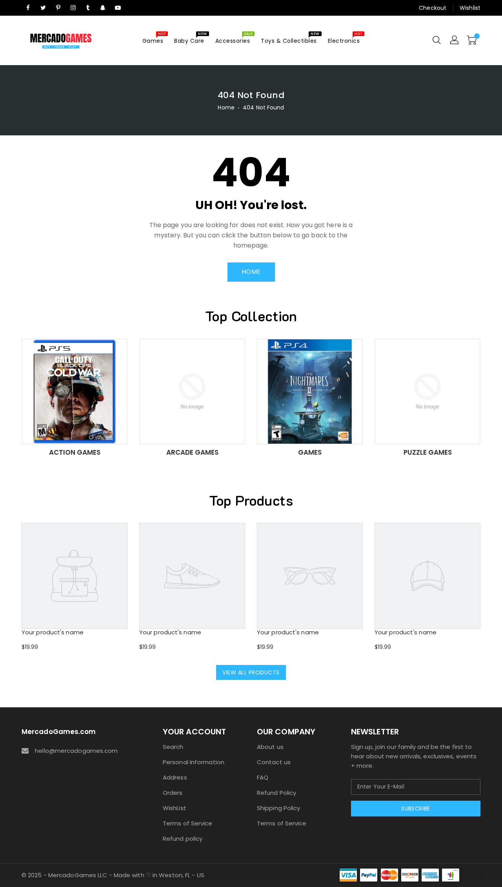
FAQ (262, 777)
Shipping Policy (278, 808)
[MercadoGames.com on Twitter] (43, 8)
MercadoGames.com (59, 731)
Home (226, 107)
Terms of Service (188, 823)
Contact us (274, 762)
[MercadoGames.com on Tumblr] (88, 8)
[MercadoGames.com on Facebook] (28, 8)
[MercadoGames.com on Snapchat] (103, 8)
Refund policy (182, 838)
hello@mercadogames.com (76, 751)
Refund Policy (276, 793)
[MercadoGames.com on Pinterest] (58, 8)
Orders (173, 793)
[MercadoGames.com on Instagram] (73, 8)
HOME (251, 271)
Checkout (432, 8)
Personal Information (193, 762)
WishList (174, 808)
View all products (251, 672)
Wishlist (470, 8)
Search (173, 747)
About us (270, 747)
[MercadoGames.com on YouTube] (118, 8)
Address (175, 777)
